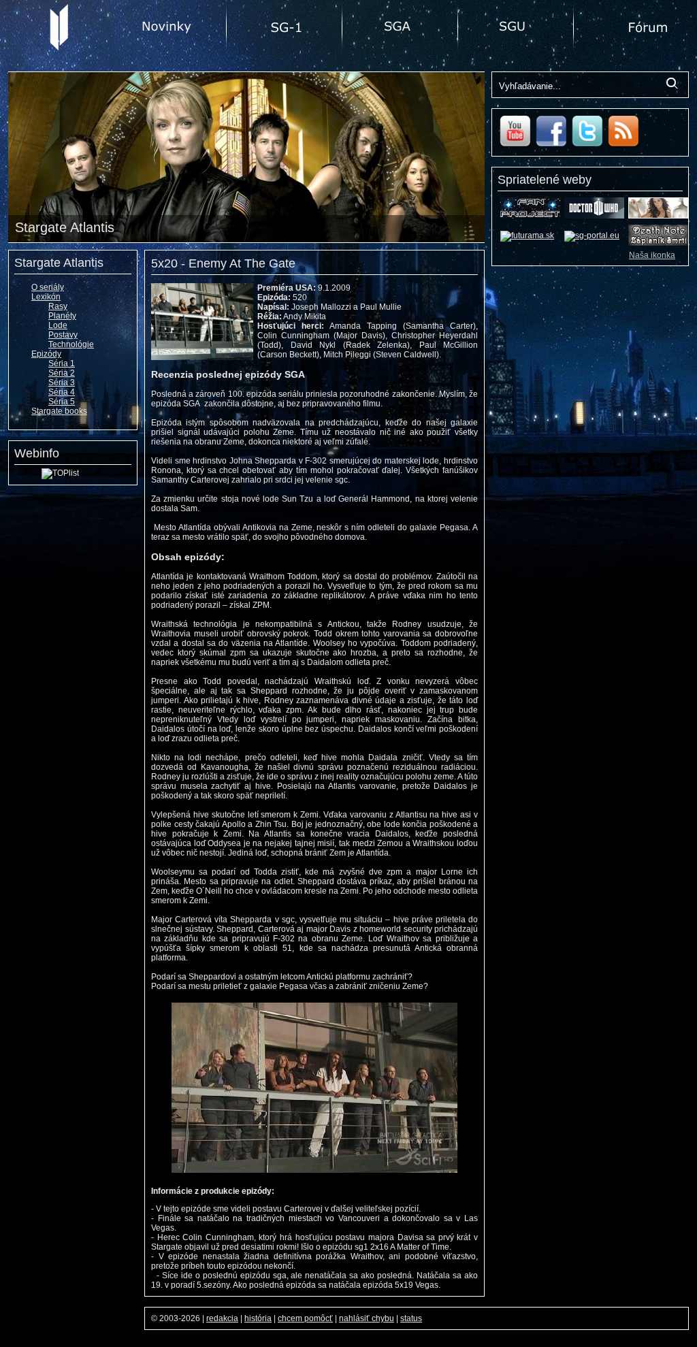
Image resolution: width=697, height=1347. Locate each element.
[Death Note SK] (658, 243)
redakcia (222, 1318)
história (258, 1318)
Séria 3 (61, 382)
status (411, 1318)
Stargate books (59, 411)
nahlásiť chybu (366, 1318)
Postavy (63, 335)
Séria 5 (61, 401)
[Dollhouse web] (658, 216)
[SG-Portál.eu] (591, 235)
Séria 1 (61, 363)
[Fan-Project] (530, 216)
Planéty (62, 316)
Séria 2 (61, 373)
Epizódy (46, 354)
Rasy (57, 306)
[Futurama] (527, 235)
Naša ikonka (652, 255)
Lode (57, 325)
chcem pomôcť (305, 1318)
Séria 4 (61, 392)
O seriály (47, 287)
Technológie (71, 344)
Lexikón (46, 297)
